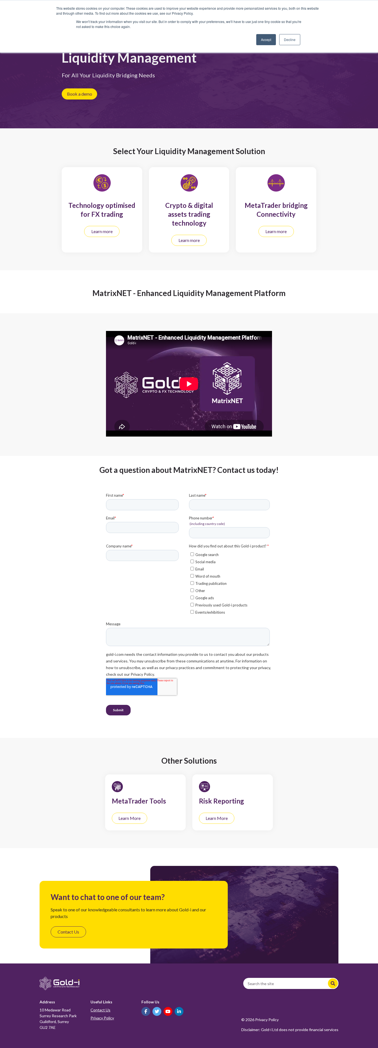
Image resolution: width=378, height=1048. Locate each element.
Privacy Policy (102, 1018)
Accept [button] (266, 39)
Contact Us (100, 1010)
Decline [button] (290, 39)
